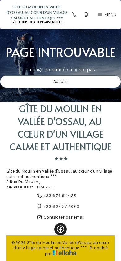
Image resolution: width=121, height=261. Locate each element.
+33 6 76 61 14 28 (60, 195)
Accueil (60, 81)
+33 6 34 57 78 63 (61, 206)
